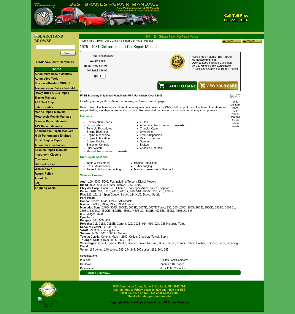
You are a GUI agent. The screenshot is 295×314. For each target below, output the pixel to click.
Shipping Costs (45, 187)
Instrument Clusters (48, 154)
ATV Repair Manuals (48, 126)
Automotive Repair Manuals (53, 74)
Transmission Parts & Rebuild (55, 88)
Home (56, 69)
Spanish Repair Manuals (51, 149)
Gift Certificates (45, 164)
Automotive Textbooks (50, 145)
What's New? (43, 168)
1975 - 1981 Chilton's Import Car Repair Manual (125, 40)
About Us (41, 178)
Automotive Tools (46, 78)
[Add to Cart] (177, 85)
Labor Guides (44, 107)
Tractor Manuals (45, 97)
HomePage (87, 40)
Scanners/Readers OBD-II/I (52, 83)
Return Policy (44, 173)
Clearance (41, 159)
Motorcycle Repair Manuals (53, 116)
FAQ (37, 183)
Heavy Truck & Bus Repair (52, 93)
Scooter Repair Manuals (51, 121)
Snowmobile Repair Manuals (54, 131)
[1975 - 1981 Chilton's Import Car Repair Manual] (235, 116)
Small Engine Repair (48, 140)
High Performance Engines (53, 135)
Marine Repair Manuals (50, 112)
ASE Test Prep (44, 102)
